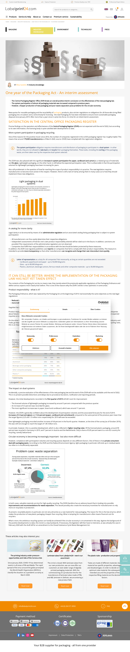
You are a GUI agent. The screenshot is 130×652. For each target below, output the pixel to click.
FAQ (108, 606)
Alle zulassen (94, 348)
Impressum (53, 635)
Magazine (13, 29)
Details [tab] (65, 309)
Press (107, 29)
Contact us (47, 17)
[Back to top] (125, 606)
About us (37, 17)
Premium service (61, 17)
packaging (57, 112)
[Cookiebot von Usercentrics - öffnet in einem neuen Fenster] (99, 302)
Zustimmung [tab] (34, 309)
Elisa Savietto (22, 85)
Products (13, 17)
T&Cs (79, 635)
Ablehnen (35, 348)
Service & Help (25, 17)
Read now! (25, 586)
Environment (63, 29)
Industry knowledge (38, 30)
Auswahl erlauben (65, 348)
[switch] (53, 340)
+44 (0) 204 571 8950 (68, 606)
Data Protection (67, 635)
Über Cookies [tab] (95, 309)
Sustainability (76, 17)
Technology (86, 29)
